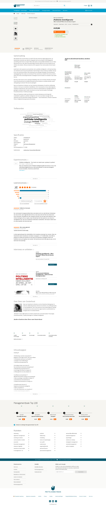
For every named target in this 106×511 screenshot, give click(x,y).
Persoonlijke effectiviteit (35, 150)
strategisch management (72, 442)
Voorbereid (86, 100)
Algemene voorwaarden (30, 496)
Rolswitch (24, 335)
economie (16, 442)
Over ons (16, 467)
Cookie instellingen (59, 496)
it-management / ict (18, 450)
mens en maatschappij (45, 439)
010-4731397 (89, 10)
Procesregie (31, 335)
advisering (16, 433)
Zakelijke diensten (39, 467)
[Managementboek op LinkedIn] (50, 501)
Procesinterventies (42, 335)
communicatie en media (19, 439)
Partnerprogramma (18, 484)
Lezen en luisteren (18, 477)
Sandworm (67, 100)
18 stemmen (17, 49)
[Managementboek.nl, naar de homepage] (19, 6)
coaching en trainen (18, 437)
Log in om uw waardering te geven (40, 203)
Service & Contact (82, 496)
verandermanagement (71, 444)
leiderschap (42, 435)
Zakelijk (37, 464)
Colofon (39, 496)
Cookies (51, 496)
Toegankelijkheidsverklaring (71, 496)
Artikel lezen (51, 264)
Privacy (45, 496)
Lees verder (21, 170)
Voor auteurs (17, 479)
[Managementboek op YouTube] (53, 501)
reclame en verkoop (70, 439)
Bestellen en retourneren (19, 474)
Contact (15, 469)
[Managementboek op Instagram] (56, 501)
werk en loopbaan (70, 446)
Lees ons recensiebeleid (24, 203)
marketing (42, 437)
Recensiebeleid (17, 482)
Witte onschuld (78, 100)
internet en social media (19, 448)
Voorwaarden (17, 472)
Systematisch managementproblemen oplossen (70, 79)
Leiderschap (23, 13)
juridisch (42, 433)
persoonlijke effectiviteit (71, 433)
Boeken (18, 13)
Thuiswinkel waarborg (19, 496)
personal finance (44, 448)
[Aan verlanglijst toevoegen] (67, 32)
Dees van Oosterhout (58, 17)
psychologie (68, 437)
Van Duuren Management (29, 144)
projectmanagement (70, 435)
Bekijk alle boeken (17, 339)
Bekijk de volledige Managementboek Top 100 (27, 425)
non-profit (42, 442)
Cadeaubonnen (38, 472)
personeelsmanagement (45, 450)
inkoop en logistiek (18, 446)
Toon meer (35, 178)
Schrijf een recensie (25, 201)
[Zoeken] (64, 5)
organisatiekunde (44, 446)
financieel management (19, 444)
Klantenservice (17, 464)
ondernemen (43, 444)
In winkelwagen (59, 31)
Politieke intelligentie (31, 13)
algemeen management (19, 435)
